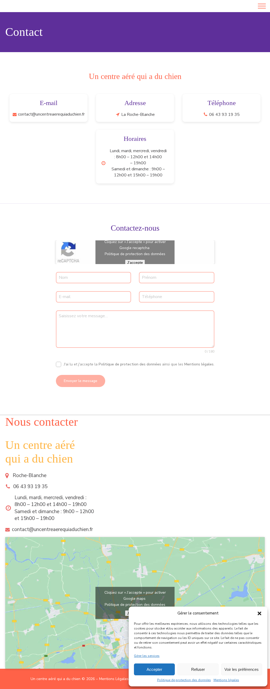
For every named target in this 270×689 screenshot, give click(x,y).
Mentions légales (226, 680)
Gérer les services (147, 656)
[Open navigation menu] (262, 6)
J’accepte (135, 262)
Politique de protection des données (184, 680)
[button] (259, 613)
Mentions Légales (114, 678)
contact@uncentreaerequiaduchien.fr (51, 114)
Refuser (198, 669)
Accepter (154, 669)
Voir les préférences (241, 669)
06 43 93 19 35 (224, 114)
